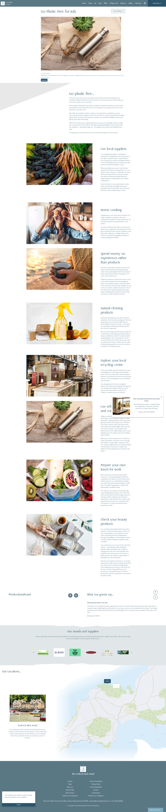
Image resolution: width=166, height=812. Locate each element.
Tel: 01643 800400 (117, 801)
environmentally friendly (102, 75)
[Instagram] (76, 597)
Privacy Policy (95, 784)
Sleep (90, 3)
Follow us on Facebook (70, 796)
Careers (95, 790)
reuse (115, 75)
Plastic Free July (101, 123)
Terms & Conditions (95, 781)
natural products (45, 77)
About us (70, 787)
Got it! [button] (19, 804)
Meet (99, 3)
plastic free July (92, 75)
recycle (111, 75)
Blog (69, 784)
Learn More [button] (8, 799)
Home (84, 3)
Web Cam (138, 3)
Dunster (116, 686)
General (71, 75)
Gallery (131, 3)
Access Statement (96, 787)
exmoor (119, 75)
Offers (105, 3)
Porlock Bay (73, 102)
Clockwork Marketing (93, 805)
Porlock (107, 681)
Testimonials (96, 793)
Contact (69, 781)
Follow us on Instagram (95, 796)
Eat (95, 3)
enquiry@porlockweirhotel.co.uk (99, 801)
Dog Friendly (70, 790)
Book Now (156, 3)
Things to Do (114, 3)
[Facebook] (70, 597)
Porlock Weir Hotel (80, 98)
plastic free (85, 75)
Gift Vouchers (69, 793)
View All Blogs (117, 11)
